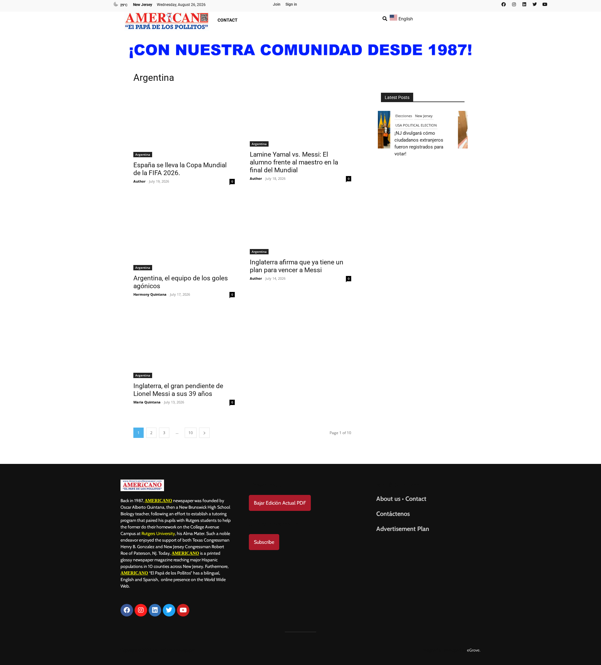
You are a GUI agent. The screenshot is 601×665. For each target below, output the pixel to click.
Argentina (142, 154)
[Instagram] (514, 4)
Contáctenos (393, 513)
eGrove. (473, 649)
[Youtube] (545, 4)
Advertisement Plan (402, 529)
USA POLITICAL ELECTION (414, 125)
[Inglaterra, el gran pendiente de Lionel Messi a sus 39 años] (184, 344)
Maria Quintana (147, 402)
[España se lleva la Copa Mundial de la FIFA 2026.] (184, 123)
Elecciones (402, 115)
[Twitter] (534, 4)
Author (139, 181)
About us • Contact (401, 498)
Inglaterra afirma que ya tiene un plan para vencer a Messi (296, 266)
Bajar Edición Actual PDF (280, 503)
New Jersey (422, 115)
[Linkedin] (524, 4)
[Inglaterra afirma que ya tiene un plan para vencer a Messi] (300, 225)
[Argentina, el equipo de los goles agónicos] (184, 233)
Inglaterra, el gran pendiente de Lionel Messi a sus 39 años (178, 389)
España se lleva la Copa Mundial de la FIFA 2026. (180, 169)
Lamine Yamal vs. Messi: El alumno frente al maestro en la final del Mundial (294, 162)
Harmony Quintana (150, 294)
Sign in (291, 4)
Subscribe (264, 542)
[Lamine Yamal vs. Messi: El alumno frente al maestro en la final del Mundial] (300, 118)
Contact (228, 20)
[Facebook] (503, 4)
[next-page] (204, 433)
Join (276, 4)
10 (190, 432)
